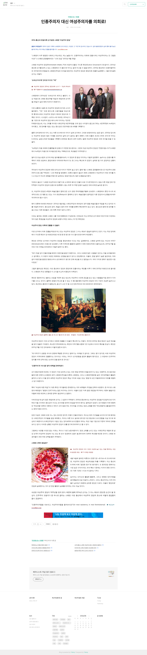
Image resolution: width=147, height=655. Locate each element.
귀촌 (59, 643)
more (69, 616)
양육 (67, 636)
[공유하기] (38, 524)
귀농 (54, 640)
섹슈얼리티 (56, 633)
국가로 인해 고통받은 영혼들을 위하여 (41, 548)
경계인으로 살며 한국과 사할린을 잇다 (41, 550)
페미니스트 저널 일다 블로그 (44, 572)
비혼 (61, 636)
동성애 (62, 630)
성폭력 (63, 633)
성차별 (67, 640)
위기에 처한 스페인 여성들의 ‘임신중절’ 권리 (85, 548)
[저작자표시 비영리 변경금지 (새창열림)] (55, 524)
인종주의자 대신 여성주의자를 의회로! (73, 21)
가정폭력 (60, 640)
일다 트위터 (32, 624)
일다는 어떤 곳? (33, 601)
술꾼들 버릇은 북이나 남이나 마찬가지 (84, 550)
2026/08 (83, 616)
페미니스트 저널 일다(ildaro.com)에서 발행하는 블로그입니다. (51, 575)
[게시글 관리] (40, 524)
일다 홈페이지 (32, 619)
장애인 (54, 626)
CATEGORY (133, 4)
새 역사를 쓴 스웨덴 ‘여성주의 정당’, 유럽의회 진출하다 (88, 545)
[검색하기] (125, 4)
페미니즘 (55, 619)
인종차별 (55, 630)
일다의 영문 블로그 (34, 621)
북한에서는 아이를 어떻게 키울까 (40, 545)
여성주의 (55, 636)
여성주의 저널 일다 (67, 623)
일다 (11, 3)
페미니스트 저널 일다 (57, 623)
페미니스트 (62, 626)
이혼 (54, 643)
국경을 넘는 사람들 (73, 17)
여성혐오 (65, 643)
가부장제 (62, 619)
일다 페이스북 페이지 (34, 627)
